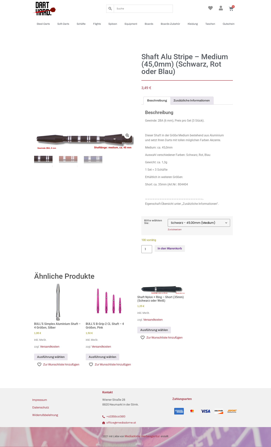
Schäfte (81, 24)
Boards (149, 24)
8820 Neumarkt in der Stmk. (120, 404)
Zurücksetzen (175, 229)
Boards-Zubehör (170, 24)
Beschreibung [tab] (157, 100)
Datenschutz (40, 407)
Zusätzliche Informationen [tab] (191, 100)
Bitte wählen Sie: (153, 222)
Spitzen (112, 24)
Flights (97, 24)
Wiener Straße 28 (113, 399)
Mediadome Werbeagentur (142, 436)
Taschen (210, 24)
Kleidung (193, 24)
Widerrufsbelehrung (45, 415)
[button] (127, 135)
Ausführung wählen (51, 356)
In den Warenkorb (170, 248)
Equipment (131, 24)
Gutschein (228, 24)
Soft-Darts (63, 24)
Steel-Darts (43, 24)
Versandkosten (49, 346)
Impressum (39, 399)
